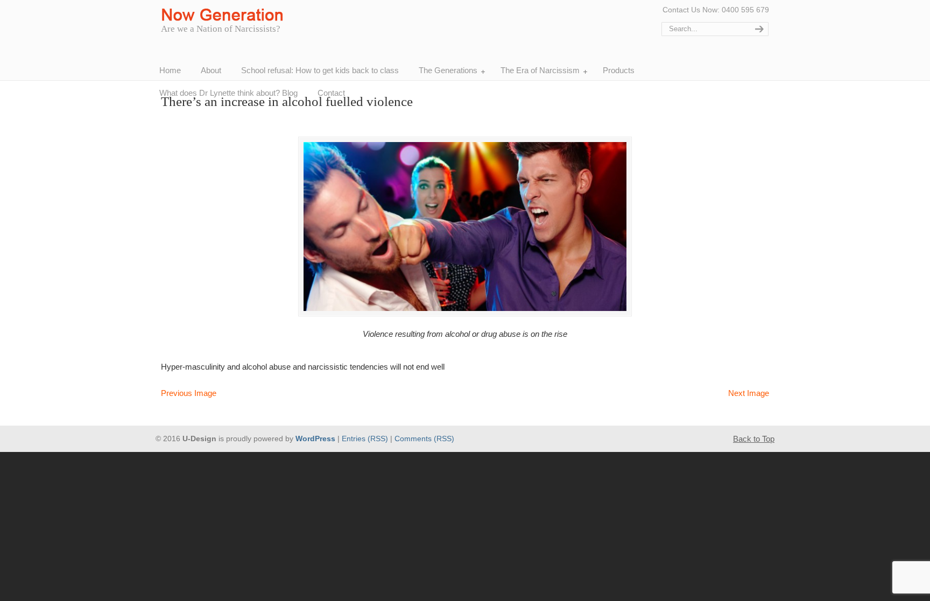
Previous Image (188, 393)
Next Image (748, 393)
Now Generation (225, 15)
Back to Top (753, 438)
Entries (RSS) (365, 439)
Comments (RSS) (424, 439)
